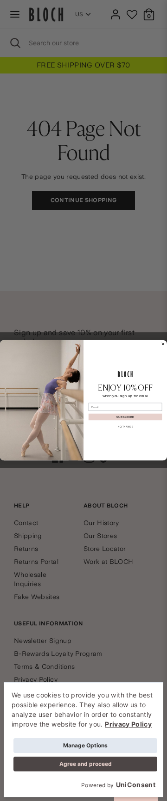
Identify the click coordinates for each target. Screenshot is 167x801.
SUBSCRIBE (125, 417)
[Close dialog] (163, 344)
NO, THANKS (125, 426)
